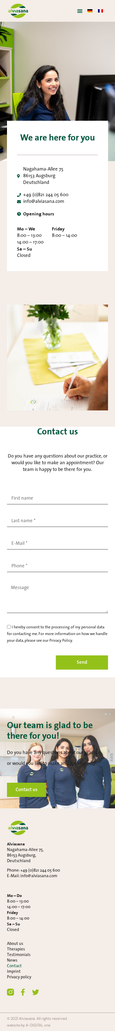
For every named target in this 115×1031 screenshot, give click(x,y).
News (12, 961)
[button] (80, 11)
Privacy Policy (60, 641)
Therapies (16, 949)
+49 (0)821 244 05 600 (40, 871)
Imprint (14, 972)
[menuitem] (90, 11)
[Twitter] (35, 992)
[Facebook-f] (23, 992)
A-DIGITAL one (38, 1025)
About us (15, 944)
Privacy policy (19, 977)
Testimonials (18, 955)
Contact (14, 966)
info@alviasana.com (38, 876)
